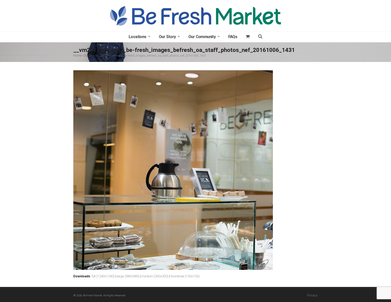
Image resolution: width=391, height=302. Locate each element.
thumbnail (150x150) (185, 276)
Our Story (90, 55)
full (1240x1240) (103, 276)
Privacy (312, 295)
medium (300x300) (155, 276)
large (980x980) (128, 276)
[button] (248, 37)
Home (77, 55)
